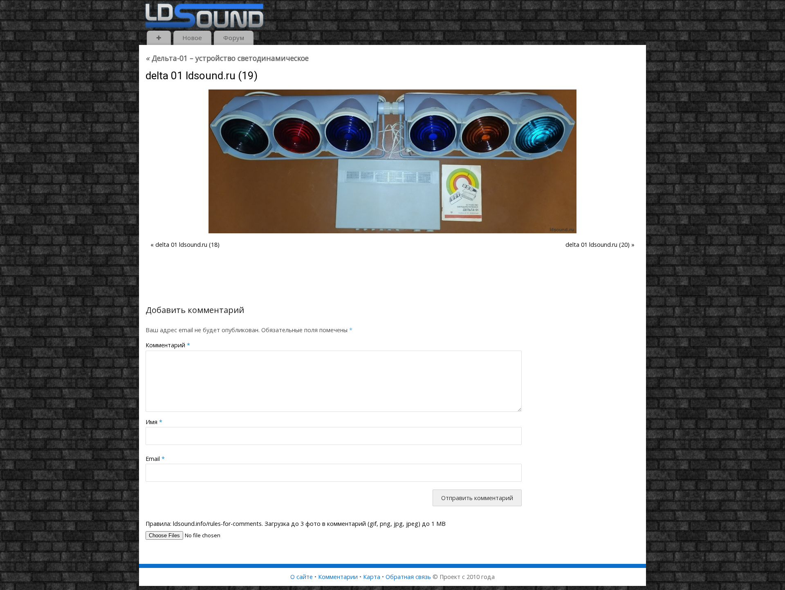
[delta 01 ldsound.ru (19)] (392, 161)
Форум (233, 38)
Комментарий (168, 345)
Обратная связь (408, 577)
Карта (371, 577)
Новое (192, 38)
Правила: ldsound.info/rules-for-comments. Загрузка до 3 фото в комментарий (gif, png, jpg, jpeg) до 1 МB (296, 523)
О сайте (301, 577)
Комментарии (338, 577)
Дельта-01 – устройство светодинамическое (227, 58)
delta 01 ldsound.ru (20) (597, 244)
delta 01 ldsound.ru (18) (187, 244)
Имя (154, 422)
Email (155, 459)
